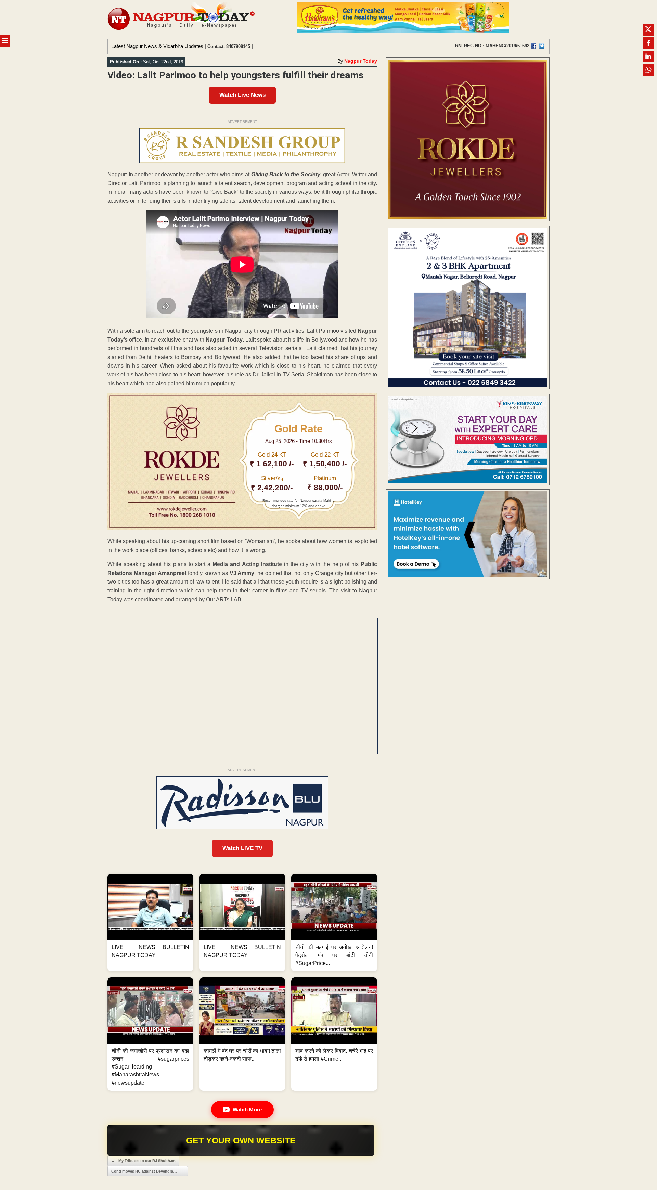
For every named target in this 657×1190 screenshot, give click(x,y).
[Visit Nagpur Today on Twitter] (541, 46)
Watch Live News (242, 95)
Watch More (247, 1109)
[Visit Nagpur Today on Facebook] (533, 46)
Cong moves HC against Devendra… (147, 1171)
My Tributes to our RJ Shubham (143, 1161)
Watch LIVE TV (242, 848)
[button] (150, 922)
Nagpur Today (360, 61)
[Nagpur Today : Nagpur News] (181, 19)
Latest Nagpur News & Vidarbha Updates (157, 46)
